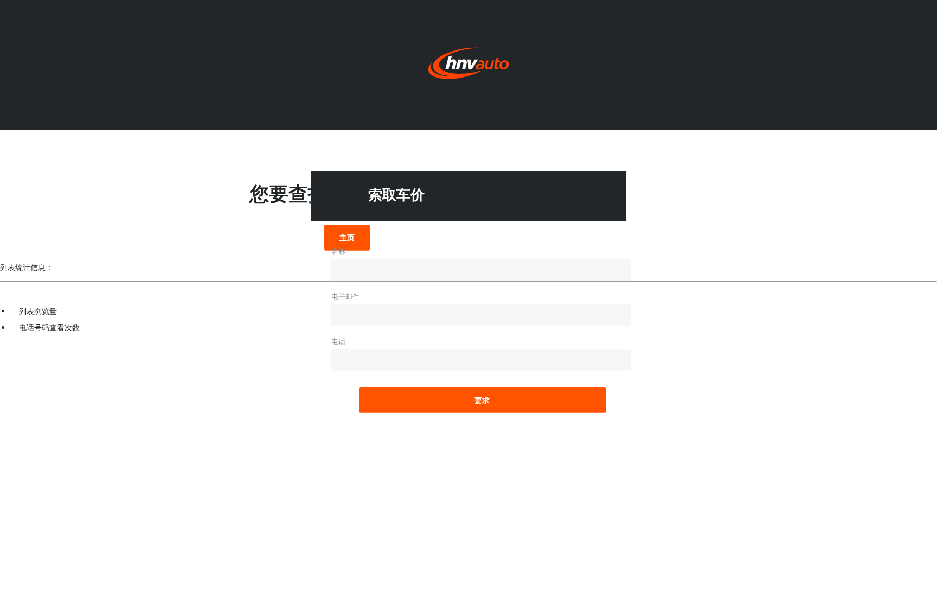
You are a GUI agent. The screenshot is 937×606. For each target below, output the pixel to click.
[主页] (468, 77)
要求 (482, 400)
